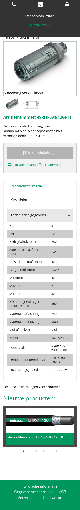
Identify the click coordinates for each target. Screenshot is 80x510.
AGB (62, 491)
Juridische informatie (40, 486)
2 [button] (30, 451)
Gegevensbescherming (33, 491)
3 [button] (36, 451)
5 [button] (50, 451)
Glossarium (52, 497)
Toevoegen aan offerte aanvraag (36, 165)
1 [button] (23, 451)
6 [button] (56, 451)
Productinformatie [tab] (26, 186)
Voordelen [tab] (19, 199)
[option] (12, 105)
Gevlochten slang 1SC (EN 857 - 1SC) (36, 437)
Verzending (27, 497)
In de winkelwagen (43, 152)
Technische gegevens (28, 215)
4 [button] (43, 451)
